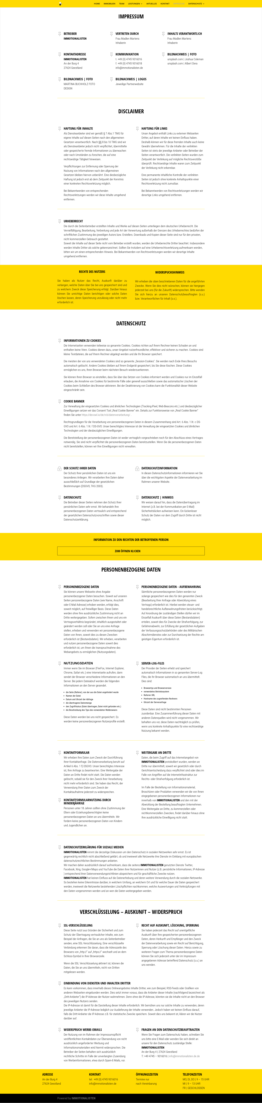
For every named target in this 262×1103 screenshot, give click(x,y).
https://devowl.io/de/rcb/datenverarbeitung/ (106, 415)
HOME (97, 4)
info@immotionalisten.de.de (184, 1056)
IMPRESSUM (178, 4)
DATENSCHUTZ (195, 4)
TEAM (121, 4)
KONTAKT (165, 4)
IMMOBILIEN (109, 4)
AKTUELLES (151, 4)
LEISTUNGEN (134, 4)
